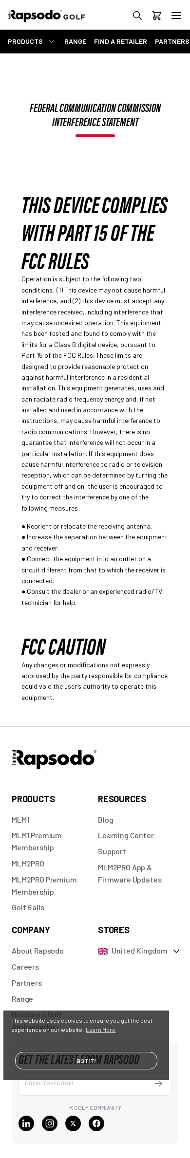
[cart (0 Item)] (157, 17)
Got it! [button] (86, 1060)
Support (112, 851)
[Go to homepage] (56, 21)
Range (22, 998)
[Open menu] (176, 15)
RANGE (75, 41)
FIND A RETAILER (120, 41)
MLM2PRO (28, 863)
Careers (25, 966)
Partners (27, 982)
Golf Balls (28, 907)
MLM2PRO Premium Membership (44, 885)
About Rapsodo (38, 950)
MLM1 (20, 819)
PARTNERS (172, 41)
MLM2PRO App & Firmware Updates (129, 873)
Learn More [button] (100, 1029)
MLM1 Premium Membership (37, 841)
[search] (137, 17)
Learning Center (126, 835)
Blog (105, 819)
